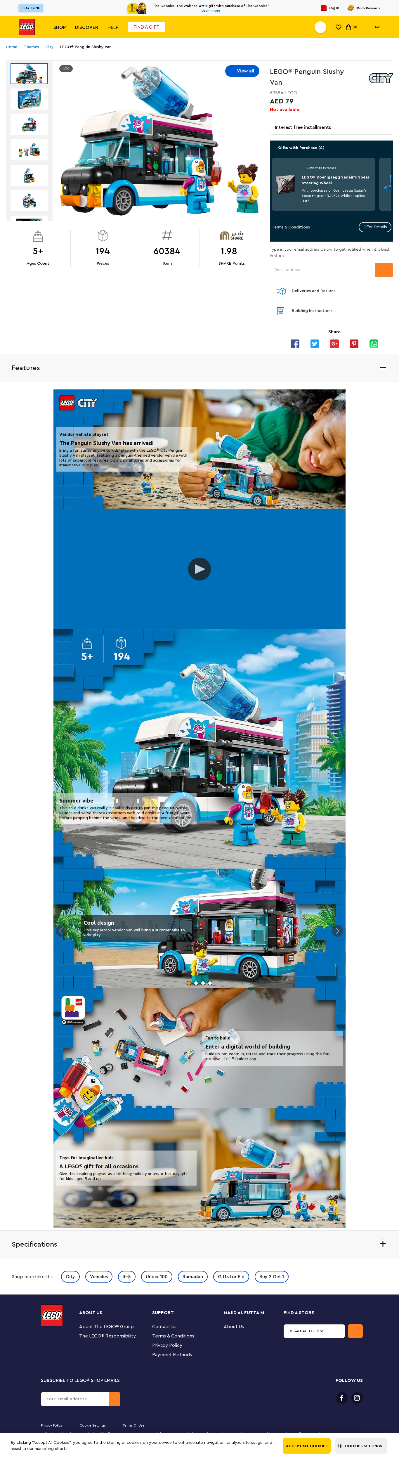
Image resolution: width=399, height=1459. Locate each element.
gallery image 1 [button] (189, 983)
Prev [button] (61, 931)
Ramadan (193, 1276)
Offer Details (375, 227)
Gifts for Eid (231, 1276)
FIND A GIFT (146, 27)
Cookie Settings (92, 1425)
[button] (361, 1446)
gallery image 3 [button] (203, 983)
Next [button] (337, 931)
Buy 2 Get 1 (271, 1276)
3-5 (127, 1276)
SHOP (59, 27)
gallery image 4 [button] (210, 983)
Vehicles (99, 1276)
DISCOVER (86, 27)
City (70, 1276)
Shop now (250, 8)
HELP (112, 27)
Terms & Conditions (291, 227)
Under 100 (157, 1276)
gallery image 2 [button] (196, 983)
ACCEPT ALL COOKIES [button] (306, 1446)
